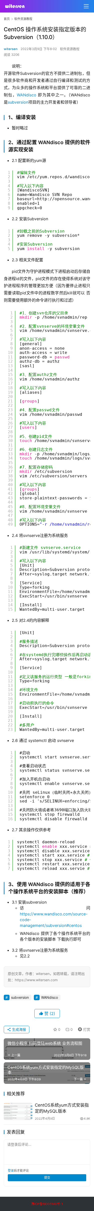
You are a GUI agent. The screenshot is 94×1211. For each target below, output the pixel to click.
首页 (7, 19)
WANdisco (26, 94)
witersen (11, 49)
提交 (47, 1177)
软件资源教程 (69, 49)
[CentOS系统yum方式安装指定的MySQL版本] (18, 1111)
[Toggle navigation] (86, 6)
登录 (11, 1170)
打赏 (83, 1029)
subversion (18, 102)
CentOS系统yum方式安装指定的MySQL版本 (62, 1108)
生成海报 (18, 1029)
